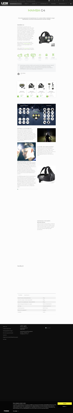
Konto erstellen (66, 0)
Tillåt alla (64, 403)
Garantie (5, 335)
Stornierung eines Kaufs (8, 332)
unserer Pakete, (27, 43)
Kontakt (70, 0)
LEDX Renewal (43, 3)
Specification (26, 295)
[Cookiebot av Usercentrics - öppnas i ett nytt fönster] (6, 411)
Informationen (62, 3)
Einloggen (60, 0)
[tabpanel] (36, 305)
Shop (26, 3)
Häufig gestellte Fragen (8, 330)
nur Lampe (26, 48)
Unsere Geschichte (7, 328)
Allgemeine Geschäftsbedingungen (10, 337)
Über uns (5, 326)
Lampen (33, 3)
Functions (20, 295)
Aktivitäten (53, 3)
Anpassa (64, 406)
